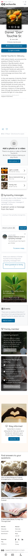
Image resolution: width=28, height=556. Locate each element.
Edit (3, 134)
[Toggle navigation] (25, 4)
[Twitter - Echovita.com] (19, 539)
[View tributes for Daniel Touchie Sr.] (15, 27)
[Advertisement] (14, 113)
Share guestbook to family (14, 265)
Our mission (18, 531)
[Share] (9, 27)
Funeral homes (5, 531)
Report (8, 134)
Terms (16, 542)
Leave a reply (19, 248)
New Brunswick (17, 42)
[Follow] (6, 129)
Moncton (10, 42)
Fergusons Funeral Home (7, 96)
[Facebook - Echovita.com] (15, 539)
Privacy (17, 544)
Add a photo (13, 161)
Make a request (10, 350)
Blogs (16, 533)
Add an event (7, 320)
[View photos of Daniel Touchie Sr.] (14, 17)
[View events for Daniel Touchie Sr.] (18, 27)
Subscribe (13, 439)
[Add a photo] (12, 27)
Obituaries (3, 529)
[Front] (8, 4)
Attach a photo (7, 228)
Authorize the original (18, 134)
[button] (7, 2)
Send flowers (4, 533)
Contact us (3, 544)
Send (22, 228)
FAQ (2, 541)
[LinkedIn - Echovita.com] (22, 539)
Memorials (17, 529)
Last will (17, 536)
